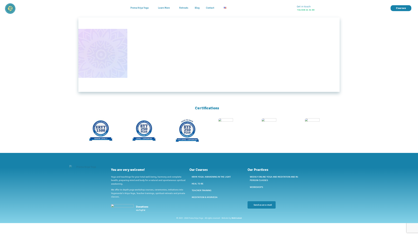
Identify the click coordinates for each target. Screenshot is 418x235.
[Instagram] (258, 194)
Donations (142, 206)
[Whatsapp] (266, 194)
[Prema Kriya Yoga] (22, 8)
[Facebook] (250, 194)
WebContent (237, 218)
